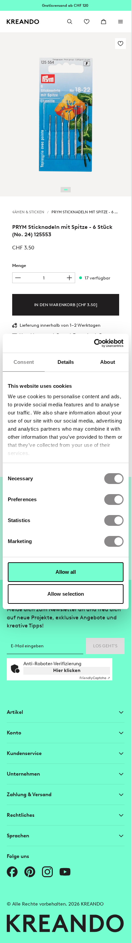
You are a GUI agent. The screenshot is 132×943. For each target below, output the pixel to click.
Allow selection (65, 594)
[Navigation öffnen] (120, 22)
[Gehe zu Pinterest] (29, 871)
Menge (19, 265)
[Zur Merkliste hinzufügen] (120, 43)
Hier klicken (67, 670)
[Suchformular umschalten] (70, 22)
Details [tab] (66, 362)
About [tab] (107, 362)
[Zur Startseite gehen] (23, 21)
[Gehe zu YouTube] (65, 871)
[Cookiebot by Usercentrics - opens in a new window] (94, 343)
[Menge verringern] (18, 277)
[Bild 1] (65, 189)
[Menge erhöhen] (69, 277)
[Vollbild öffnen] (65, 114)
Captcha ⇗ (95, 678)
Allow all (66, 572)
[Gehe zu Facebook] (12, 871)
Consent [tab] (24, 362)
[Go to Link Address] (65, 5)
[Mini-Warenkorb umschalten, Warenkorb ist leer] (103, 22)
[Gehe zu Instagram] (47, 871)
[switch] (114, 499)
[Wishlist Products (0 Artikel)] (87, 22)
